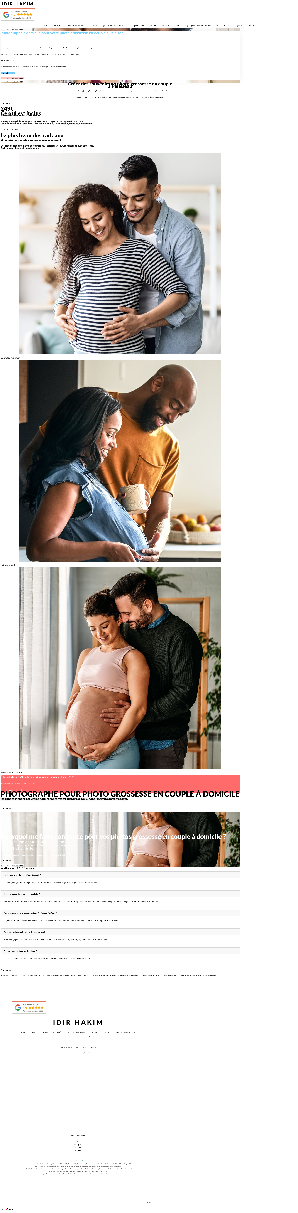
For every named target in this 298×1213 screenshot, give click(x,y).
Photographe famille (78, 1135)
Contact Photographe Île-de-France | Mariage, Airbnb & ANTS (78, 1036)
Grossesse (94, 26)
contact (252, 26)
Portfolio (107, 1032)
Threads (78, 1147)
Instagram (78, 1145)
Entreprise (227, 26)
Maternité (165, 26)
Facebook (78, 1150)
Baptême (153, 26)
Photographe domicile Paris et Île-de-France (202, 26)
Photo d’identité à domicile (113, 26)
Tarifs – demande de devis (125, 1032)
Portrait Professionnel (136, 26)
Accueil (46, 26)
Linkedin (78, 1142)
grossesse (177, 26)
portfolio (240, 26)
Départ (23, 1032)
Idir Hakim (149, 1202)
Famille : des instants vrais (75, 26)
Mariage (57, 26)
